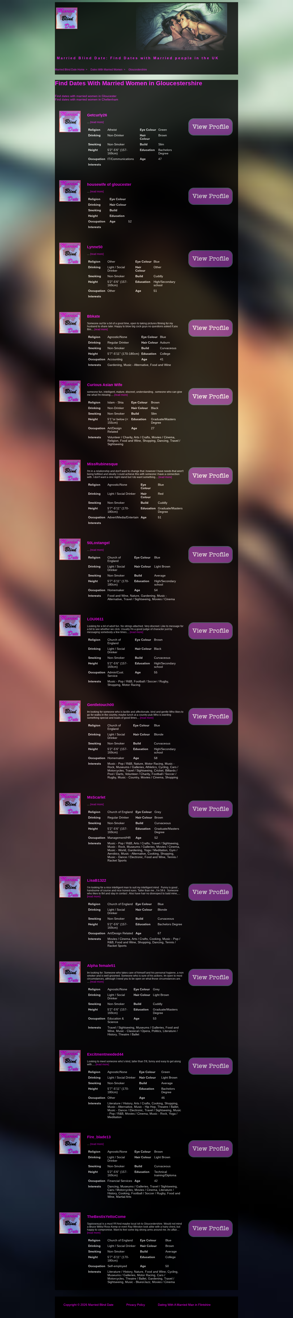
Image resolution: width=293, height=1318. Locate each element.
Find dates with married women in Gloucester (85, 96)
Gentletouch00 (100, 705)
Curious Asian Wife (104, 385)
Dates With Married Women (106, 69)
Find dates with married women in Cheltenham (86, 99)
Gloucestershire (137, 69)
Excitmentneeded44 (105, 1054)
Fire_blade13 (99, 1137)
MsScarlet (96, 797)
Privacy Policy (135, 1304)
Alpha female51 (101, 965)
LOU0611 (95, 619)
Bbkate (93, 316)
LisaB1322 (96, 880)
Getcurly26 (97, 115)
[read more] (97, 122)
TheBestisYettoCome (106, 1217)
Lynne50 (95, 247)
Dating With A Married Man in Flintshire (184, 1304)
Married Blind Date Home (70, 69)
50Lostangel (98, 543)
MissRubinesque (102, 464)
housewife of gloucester (109, 184)
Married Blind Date (100, 1304)
